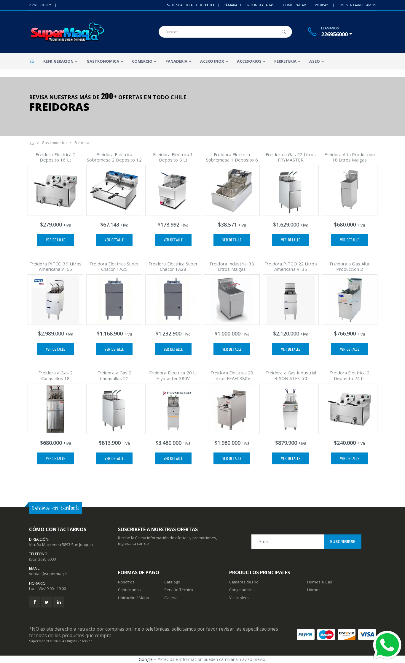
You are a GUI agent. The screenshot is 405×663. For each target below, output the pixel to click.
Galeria (171, 597)
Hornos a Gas (319, 582)
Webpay (322, 5)
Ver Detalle (55, 239)
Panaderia (176, 61)
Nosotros (126, 582)
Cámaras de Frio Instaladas (249, 5)
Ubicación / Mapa (133, 597)
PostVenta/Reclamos (356, 5)
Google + (148, 659)
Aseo (314, 61)
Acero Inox (212, 61)
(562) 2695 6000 (42, 559)
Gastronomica (103, 61)
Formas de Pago (138, 572)
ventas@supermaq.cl (48, 573)
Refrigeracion (58, 61)
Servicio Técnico (178, 589)
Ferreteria (285, 61)
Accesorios (249, 61)
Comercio (142, 61)
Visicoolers (239, 597)
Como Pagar (294, 5)
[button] (336, 34)
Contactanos (129, 589)
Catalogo (172, 582)
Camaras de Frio (244, 582)
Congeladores (242, 589)
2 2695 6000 (38, 5)
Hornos (314, 589)
